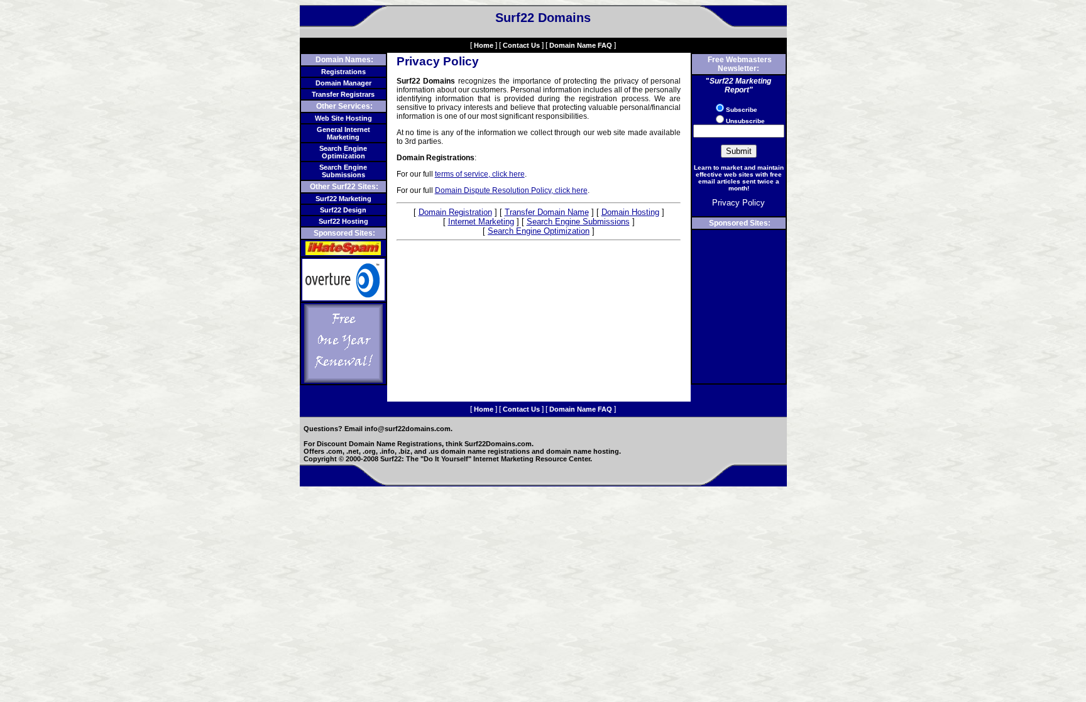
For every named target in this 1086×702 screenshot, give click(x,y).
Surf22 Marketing (343, 198)
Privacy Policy (738, 202)
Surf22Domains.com (498, 443)
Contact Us (521, 45)
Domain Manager (343, 83)
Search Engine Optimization (343, 152)
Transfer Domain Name (547, 212)
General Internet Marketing (343, 133)
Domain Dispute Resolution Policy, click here (511, 190)
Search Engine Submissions (343, 170)
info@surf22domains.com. (408, 428)
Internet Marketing (481, 221)
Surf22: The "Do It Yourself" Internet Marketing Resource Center (485, 459)
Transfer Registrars (343, 94)
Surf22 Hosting (343, 221)
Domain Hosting (630, 212)
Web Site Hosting (343, 118)
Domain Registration (455, 212)
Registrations (343, 71)
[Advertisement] (738, 306)
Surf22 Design (343, 210)
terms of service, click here (480, 174)
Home (483, 45)
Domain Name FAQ (580, 45)
